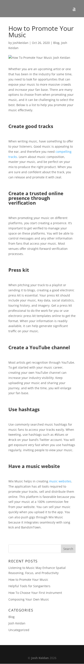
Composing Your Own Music (28, 599)
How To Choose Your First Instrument (35, 593)
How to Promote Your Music (28, 580)
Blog (56, 43)
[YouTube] (48, 651)
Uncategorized (18, 630)
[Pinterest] (58, 651)
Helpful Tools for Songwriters (29, 586)
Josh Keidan (16, 623)
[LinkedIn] (39, 651)
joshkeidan (20, 43)
